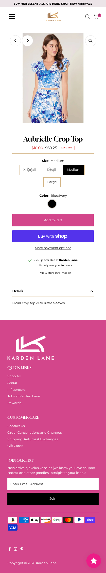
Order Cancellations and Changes (34, 432)
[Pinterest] (21, 550)
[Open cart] (96, 16)
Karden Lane (46, 563)
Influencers (16, 389)
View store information (55, 273)
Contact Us (16, 426)
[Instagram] (15, 550)
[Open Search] (87, 16)
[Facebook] (9, 550)
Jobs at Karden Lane (23, 396)
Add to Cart (53, 220)
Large (52, 182)
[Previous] (15, 40)
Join (53, 498)
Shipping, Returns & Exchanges (32, 439)
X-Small (31, 170)
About (12, 383)
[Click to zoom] (90, 40)
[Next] (27, 40)
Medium (74, 169)
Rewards (14, 403)
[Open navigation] (11, 17)
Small (53, 170)
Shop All (14, 376)
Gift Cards (15, 446)
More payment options (53, 248)
